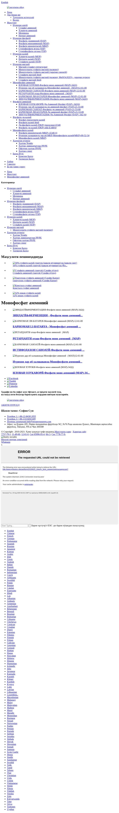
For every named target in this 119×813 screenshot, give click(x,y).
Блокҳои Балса (26, 156)
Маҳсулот (12, 22)
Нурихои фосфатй (22, 38)
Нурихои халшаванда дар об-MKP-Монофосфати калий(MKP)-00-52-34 (54, 135)
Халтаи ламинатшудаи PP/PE (33, 146)
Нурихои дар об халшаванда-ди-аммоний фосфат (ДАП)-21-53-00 (51, 107)
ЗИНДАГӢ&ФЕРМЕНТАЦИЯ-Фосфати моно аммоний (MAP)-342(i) (53, 99)
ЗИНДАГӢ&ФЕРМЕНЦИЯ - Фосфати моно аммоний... (48, 315)
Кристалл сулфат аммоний (26, 288)
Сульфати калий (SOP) (30, 61)
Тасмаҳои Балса (26, 159)
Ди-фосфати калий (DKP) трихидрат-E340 (40, 125)
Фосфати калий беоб (29, 122)
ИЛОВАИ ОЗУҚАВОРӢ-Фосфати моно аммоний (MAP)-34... (51, 372)
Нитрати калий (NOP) (29, 59)
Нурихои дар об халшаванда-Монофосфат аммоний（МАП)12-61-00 (53, 88)
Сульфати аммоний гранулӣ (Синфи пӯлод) (34, 273)
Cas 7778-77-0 (58, 434)
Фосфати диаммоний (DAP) (32, 41)
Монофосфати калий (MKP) (32, 138)
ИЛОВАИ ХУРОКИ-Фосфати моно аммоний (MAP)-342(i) (48, 85)
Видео (16, 20)
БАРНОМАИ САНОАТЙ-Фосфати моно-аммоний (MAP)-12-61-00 (52, 91)
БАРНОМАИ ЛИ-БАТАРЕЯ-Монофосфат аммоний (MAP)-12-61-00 (52, 96)
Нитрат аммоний (27, 35)
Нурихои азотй (20, 25)
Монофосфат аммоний (24, 82)
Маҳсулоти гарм (63, 431)
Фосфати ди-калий (22, 117)
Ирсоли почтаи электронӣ (14, 439)
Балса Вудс (18, 153)
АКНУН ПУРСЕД (10, 405)
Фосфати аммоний (22, 101)
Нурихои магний (21, 64)
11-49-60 (16, 434)
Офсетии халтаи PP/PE (30, 148)
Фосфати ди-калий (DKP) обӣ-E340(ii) (37, 127)
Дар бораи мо (13, 15)
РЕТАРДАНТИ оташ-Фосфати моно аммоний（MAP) (45, 93)
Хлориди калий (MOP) (30, 56)
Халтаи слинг (25, 151)
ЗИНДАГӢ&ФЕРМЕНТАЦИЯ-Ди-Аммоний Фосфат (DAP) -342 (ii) (52, 114)
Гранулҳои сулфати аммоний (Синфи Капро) (35, 280)
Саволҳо (11, 164)
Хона (9, 12)
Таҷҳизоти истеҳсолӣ (23, 17)
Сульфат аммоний (27, 28)
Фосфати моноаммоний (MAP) (34, 43)
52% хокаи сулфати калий (25, 295)
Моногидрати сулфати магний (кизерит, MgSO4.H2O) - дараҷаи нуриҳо (54, 77)
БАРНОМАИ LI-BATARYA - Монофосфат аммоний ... (47, 326)
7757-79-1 (6, 434)
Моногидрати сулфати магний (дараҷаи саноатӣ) (43, 72)
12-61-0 (25, 434)
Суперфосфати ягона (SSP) (32, 48)
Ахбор (10, 161)
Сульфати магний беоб (30, 74)
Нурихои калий (20, 54)
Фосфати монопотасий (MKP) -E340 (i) (38, 133)
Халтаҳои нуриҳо (21, 140)
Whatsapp (5, 442)
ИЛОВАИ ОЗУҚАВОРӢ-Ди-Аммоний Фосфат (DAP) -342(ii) (49, 104)
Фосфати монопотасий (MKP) (33, 46)
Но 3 (48, 434)
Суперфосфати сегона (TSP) (32, 51)
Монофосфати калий (23, 130)
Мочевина (24, 33)
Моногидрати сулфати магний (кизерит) (39, 69)
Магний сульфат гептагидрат (33, 67)
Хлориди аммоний (28, 30)
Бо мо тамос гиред (16, 166)
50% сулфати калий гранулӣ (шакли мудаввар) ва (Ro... (40, 265)
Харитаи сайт (79, 431)
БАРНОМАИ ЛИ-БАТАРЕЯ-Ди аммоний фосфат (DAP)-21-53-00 (51, 112)
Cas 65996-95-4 (37, 434)
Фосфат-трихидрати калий (32, 120)
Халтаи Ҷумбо (26, 143)
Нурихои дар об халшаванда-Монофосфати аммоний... (47, 361)
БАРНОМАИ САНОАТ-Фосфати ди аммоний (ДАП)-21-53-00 (50, 109)
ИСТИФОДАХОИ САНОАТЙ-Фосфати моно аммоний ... (48, 349)
